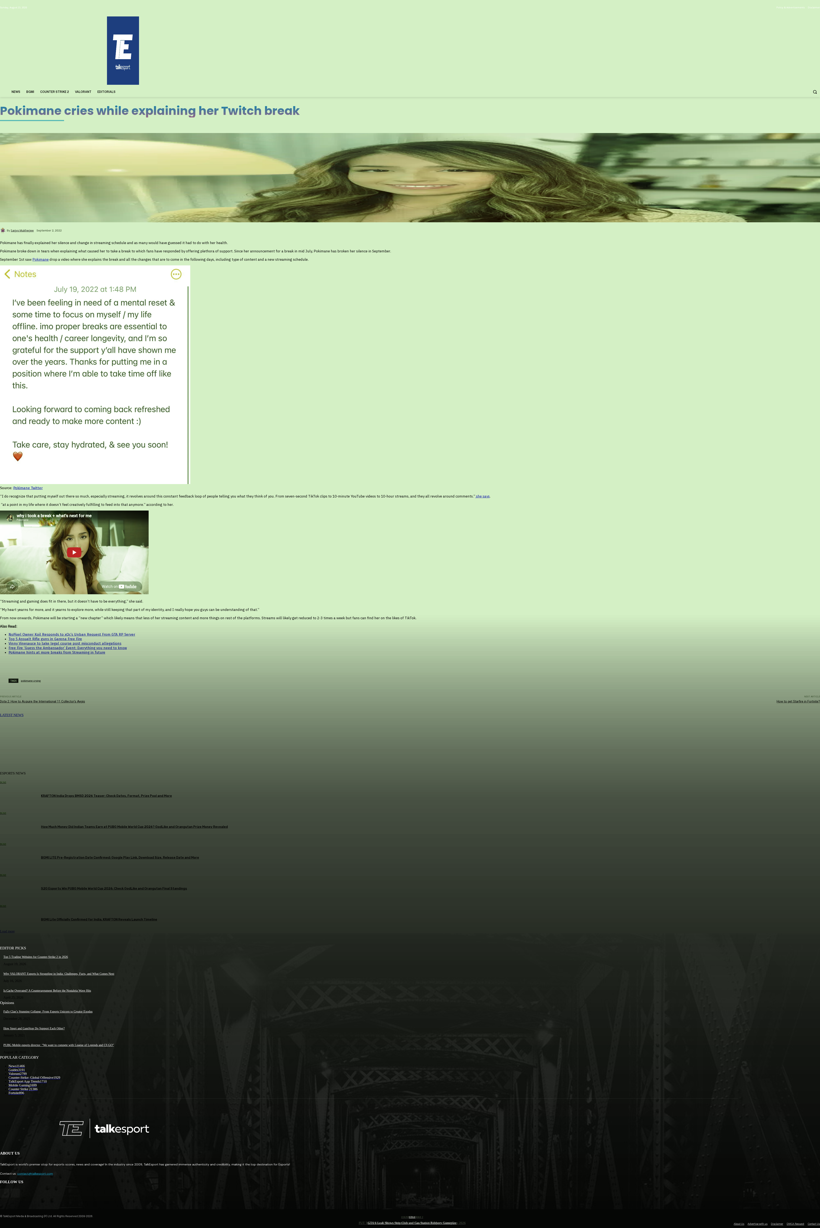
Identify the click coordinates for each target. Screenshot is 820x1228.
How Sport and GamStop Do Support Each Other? (34, 1028)
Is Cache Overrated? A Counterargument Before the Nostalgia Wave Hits (47, 990)
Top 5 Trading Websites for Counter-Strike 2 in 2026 (35, 957)
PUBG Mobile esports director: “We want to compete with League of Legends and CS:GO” (58, 1045)
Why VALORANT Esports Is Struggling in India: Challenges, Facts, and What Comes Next (58, 973)
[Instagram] (15, 1193)
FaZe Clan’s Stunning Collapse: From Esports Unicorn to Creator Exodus (47, 1011)
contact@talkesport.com (35, 1173)
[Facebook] (4, 1193)
